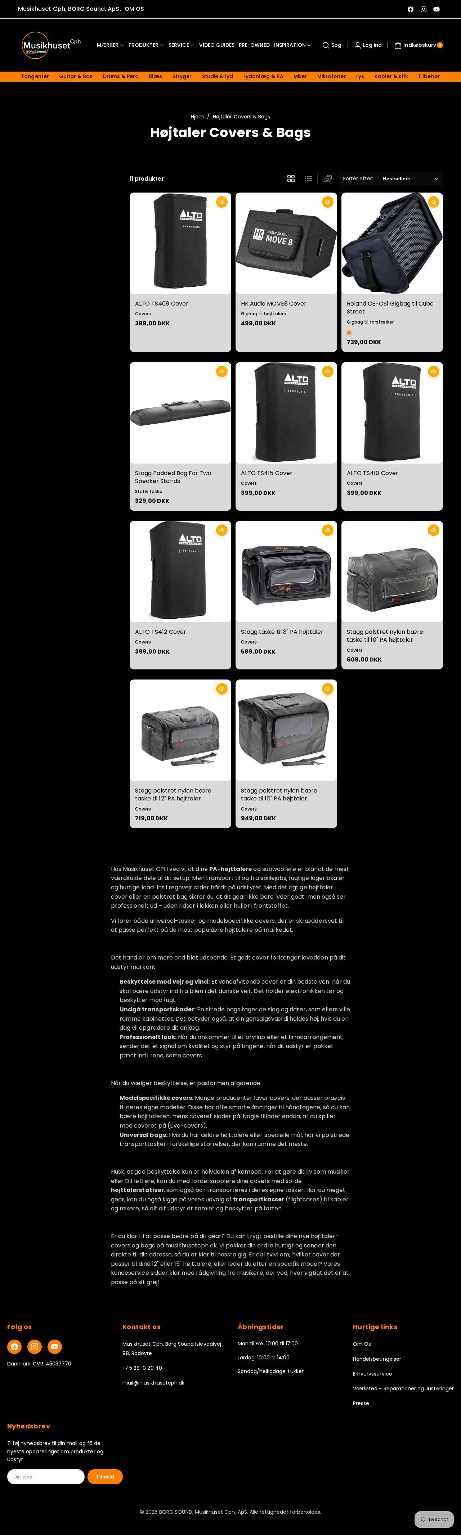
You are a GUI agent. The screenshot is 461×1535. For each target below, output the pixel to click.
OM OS (134, 9)
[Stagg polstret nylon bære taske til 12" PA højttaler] (180, 730)
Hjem (197, 116)
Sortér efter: (358, 178)
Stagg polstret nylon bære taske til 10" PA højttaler (385, 636)
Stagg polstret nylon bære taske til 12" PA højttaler (173, 794)
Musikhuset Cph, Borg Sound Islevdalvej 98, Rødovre (171, 1348)
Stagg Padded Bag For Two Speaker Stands (173, 477)
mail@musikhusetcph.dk (153, 1382)
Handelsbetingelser (377, 1359)
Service (179, 45)
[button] (331, 45)
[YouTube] (55, 1347)
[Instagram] (34, 1347)
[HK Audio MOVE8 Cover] (286, 243)
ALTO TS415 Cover (266, 473)
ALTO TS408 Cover (161, 303)
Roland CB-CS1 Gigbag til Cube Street (390, 307)
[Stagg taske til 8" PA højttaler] (286, 571)
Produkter (143, 45)
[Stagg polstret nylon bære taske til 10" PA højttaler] (392, 571)
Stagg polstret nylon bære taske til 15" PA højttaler (279, 794)
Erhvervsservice (372, 1373)
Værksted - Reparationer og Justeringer (403, 1388)
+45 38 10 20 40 (142, 1368)
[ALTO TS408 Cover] (180, 243)
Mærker (107, 45)
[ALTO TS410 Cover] (392, 413)
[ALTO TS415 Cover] (286, 413)
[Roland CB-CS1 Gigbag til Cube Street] (392, 243)
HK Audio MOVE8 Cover (273, 303)
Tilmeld (105, 1477)
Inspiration (290, 45)
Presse (361, 1403)
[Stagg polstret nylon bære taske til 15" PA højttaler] (286, 730)
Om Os (362, 1343)
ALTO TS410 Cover (372, 473)
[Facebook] (14, 1347)
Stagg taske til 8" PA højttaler (282, 632)
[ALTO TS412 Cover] (180, 571)
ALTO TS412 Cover (160, 632)
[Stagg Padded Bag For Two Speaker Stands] (180, 413)
